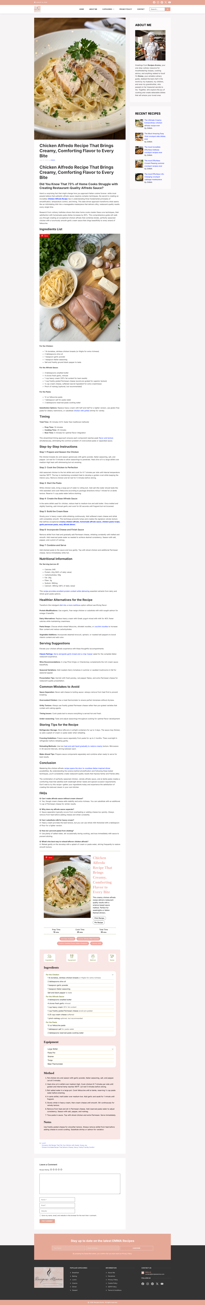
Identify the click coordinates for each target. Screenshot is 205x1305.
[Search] (167, 9)
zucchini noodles (101, 626)
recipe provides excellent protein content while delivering (66, 591)
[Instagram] (158, 2)
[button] (113, 975)
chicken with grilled (81, 411)
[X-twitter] (165, 2)
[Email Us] (142, 1272)
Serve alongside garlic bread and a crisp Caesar (66, 654)
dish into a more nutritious (69, 605)
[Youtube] (169, 2)
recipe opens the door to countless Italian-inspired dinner (87, 768)
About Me (93, 9)
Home (81, 9)
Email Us (148, 1272)
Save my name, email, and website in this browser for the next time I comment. (69, 1215)
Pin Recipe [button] (98, 922)
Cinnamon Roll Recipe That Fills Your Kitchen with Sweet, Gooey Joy (64, 1145)
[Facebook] (154, 2)
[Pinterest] (162, 2)
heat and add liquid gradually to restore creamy (83, 746)
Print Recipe (99, 918)
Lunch (44, 1143)
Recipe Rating (44, 1170)
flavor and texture (106, 438)
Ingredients (49, 960)
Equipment (72, 960)
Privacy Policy (125, 9)
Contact (141, 9)
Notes (112, 960)
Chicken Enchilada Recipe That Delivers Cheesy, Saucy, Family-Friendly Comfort (68, 1147)
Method (93, 960)
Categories (107, 9)
